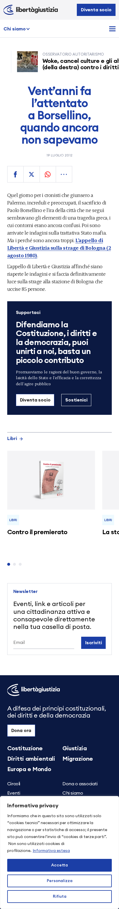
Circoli (13, 784)
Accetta (59, 865)
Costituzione (25, 748)
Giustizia (74, 748)
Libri (12, 438)
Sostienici (76, 400)
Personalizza (59, 881)
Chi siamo (14, 29)
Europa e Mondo (29, 769)
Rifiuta (59, 897)
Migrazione (77, 759)
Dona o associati (80, 784)
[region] (59, 852)
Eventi (13, 793)
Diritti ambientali (31, 759)
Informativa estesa (51, 851)
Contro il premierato (37, 532)
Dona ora (21, 730)
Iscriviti (93, 642)
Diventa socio (96, 10)
